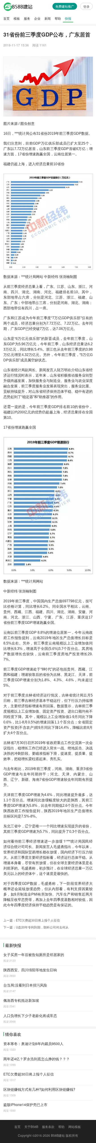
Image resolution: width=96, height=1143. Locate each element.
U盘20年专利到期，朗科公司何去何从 (42, 927)
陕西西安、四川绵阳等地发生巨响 (30, 969)
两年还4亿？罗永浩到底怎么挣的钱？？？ (36, 1058)
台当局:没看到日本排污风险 (25, 985)
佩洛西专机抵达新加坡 (21, 1000)
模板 (17, 18)
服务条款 (48, 1126)
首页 (6, 18)
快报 (68, 18)
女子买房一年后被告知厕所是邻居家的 (33, 954)
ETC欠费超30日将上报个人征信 (38, 920)
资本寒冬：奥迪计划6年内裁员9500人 (33, 1043)
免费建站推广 (64, 6)
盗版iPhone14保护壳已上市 (25, 1104)
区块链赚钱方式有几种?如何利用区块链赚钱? (39, 1089)
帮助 (58, 18)
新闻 (47, 18)
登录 (86, 6)
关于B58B (31, 1126)
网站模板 (74, 1126)
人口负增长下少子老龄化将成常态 (30, 1015)
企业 (37, 18)
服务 (27, 18)
